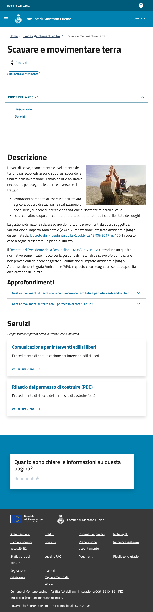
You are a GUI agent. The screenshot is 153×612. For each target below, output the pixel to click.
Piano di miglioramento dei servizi (57, 577)
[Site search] (143, 19)
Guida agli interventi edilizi (41, 36)
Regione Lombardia (18, 5)
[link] (27, 369)
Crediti (49, 534)
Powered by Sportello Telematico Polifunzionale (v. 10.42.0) (50, 605)
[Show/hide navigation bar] (6, 18)
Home (14, 36)
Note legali (120, 534)
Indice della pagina (23, 97)
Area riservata (20, 534)
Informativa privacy (92, 534)
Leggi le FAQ (53, 556)
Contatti (50, 542)
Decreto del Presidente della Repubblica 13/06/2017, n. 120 (75, 235)
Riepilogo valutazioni (127, 556)
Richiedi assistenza (126, 542)
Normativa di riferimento (23, 73)
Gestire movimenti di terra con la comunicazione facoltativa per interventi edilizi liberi (70, 293)
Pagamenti (86, 556)
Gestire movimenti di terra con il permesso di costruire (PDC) (53, 303)
